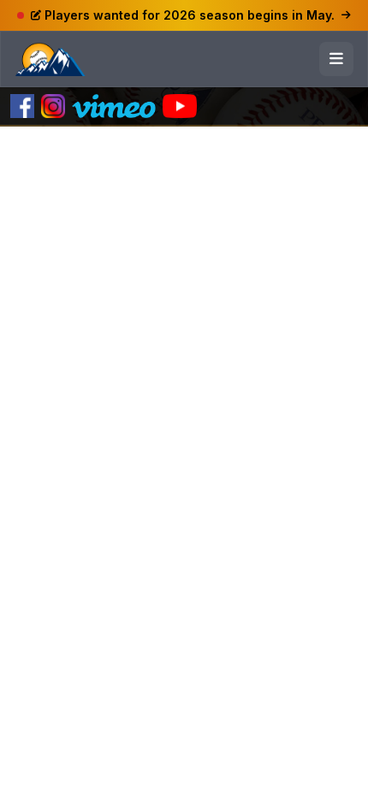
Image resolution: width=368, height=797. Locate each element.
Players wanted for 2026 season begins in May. (190, 15)
